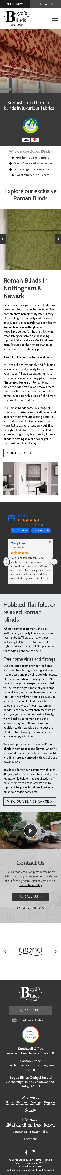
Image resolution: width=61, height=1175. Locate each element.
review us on (39, 530)
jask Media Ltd (46, 1169)
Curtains (30, 1109)
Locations (30, 1139)
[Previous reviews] (6, 561)
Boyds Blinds (27, 322)
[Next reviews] (54, 562)
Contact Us (18, 453)
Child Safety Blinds (19, 1124)
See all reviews (20, 530)
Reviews (49, 1124)
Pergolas (49, 1102)
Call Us (31, 896)
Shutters (22, 1102)
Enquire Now (14, 4)
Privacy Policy (39, 1132)
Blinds (10, 1102)
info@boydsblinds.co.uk (33, 1020)
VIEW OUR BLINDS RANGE (28, 801)
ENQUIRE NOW (29, 908)
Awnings (35, 1102)
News (37, 1124)
